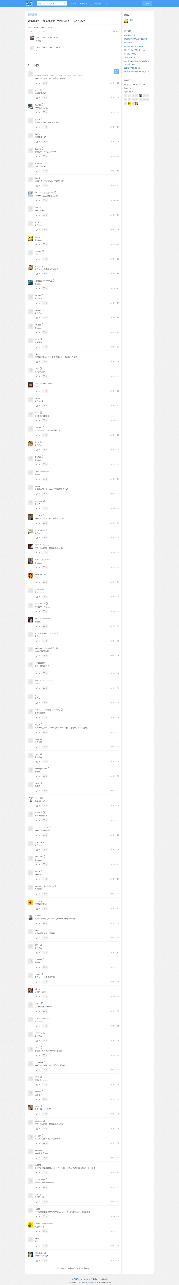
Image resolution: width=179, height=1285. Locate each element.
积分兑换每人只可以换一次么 (134, 50)
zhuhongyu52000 (41, 768)
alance (37, 471)
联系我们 (94, 1279)
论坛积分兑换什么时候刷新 (133, 46)
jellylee (37, 398)
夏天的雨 (38, 105)
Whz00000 (38, 163)
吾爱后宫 (38, 680)
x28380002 (40, 47)
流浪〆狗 (45, 75)
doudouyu (53, 75)
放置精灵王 (33, 15)
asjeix (75, 75)
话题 (85, 3)
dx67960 (38, 193)
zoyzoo (37, 486)
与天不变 (38, 222)
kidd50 (37, 930)
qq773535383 (40, 1179)
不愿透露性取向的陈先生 (43, 281)
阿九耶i (37, 724)
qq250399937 (40, 589)
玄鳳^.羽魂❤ (39, 1253)
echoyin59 (38, 310)
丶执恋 (37, 783)
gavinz (37, 369)
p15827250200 (40, 383)
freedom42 (38, 813)
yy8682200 (39, 1033)
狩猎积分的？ (129, 42)
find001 (37, 871)
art (35, 72)
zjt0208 (37, 119)
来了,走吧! (38, 442)
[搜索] (65, 3)
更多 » (80, 75)
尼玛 (36, 134)
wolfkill (37, 1238)
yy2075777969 (40, 604)
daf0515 (37, 1003)
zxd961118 (39, 1018)
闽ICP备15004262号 (89, 1282)
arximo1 (68, 75)
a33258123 (39, 1062)
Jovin (36, 798)
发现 (74, 3)
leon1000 (38, 207)
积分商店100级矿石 (131, 54)
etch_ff (37, 754)
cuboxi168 (38, 574)
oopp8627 (38, 739)
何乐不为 (38, 325)
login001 (38, 545)
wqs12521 (38, 886)
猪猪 (36, 618)
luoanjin (37, 974)
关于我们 (75, 1279)
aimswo (37, 1223)
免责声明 (104, 1279)
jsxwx (37, 559)
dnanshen (38, 959)
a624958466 (39, 842)
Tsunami (38, 916)
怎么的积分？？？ (130, 57)
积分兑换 (97, 3)
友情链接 (84, 1279)
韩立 (36, 695)
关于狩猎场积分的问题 (132, 68)
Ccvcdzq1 (38, 427)
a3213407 (38, 515)
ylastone (38, 295)
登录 (147, 3)
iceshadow (38, 501)
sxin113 (37, 827)
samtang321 (39, 648)
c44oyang (38, 1150)
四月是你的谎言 (40, 530)
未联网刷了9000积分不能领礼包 (135, 39)
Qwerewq (38, 251)
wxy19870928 (40, 633)
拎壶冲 (37, 945)
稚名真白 (38, 457)
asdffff (61, 75)
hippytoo (38, 1194)
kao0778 (38, 1165)
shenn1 (37, 178)
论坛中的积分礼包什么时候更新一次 (136, 71)
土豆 (36, 237)
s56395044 (39, 857)
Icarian (37, 413)
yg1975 (38, 38)
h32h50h (38, 1209)
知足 (36, 989)
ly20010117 (39, 266)
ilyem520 (38, 1091)
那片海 (37, 339)
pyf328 (37, 354)
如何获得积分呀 (129, 35)
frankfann (38, 710)
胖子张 (37, 1077)
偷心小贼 (38, 1136)
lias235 (37, 1048)
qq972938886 (40, 663)
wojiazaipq (38, 1121)
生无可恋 (38, 149)
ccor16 (37, 90)
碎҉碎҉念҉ (37, 1106)
